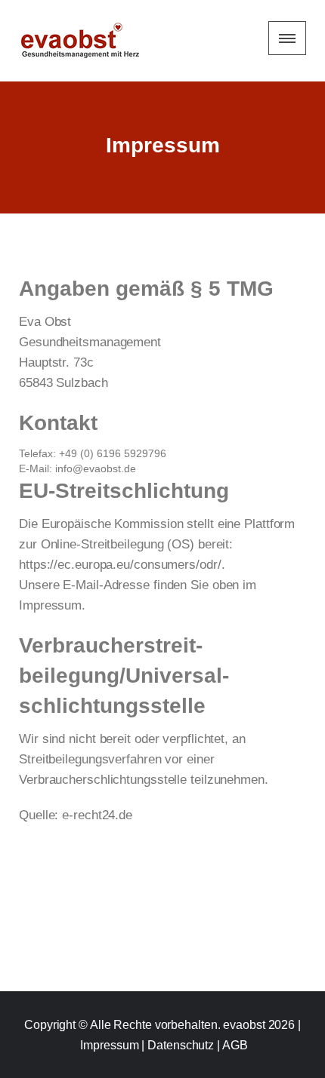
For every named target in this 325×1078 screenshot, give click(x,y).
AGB (235, 1045)
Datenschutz (180, 1045)
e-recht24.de (97, 815)
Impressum (109, 1045)
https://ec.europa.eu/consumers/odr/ (120, 564)
